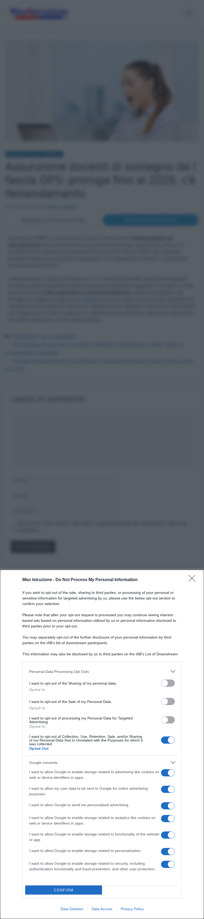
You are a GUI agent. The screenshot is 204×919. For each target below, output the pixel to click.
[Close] (194, 580)
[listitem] (102, 671)
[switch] (168, 683)
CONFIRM (64, 890)
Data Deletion (72, 909)
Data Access (102, 909)
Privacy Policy (132, 909)
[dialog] (102, 744)
